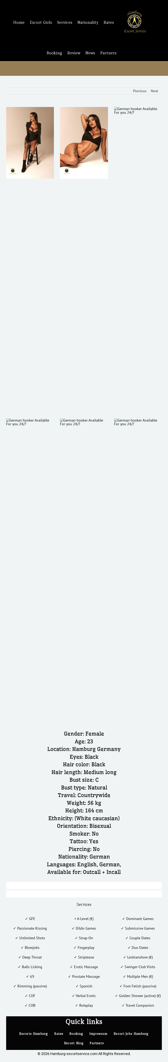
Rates (59, 1034)
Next (154, 91)
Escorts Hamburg (33, 1034)
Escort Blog (74, 1043)
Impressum (98, 1034)
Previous (140, 91)
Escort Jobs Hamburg (131, 1034)
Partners (97, 1043)
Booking (76, 1034)
